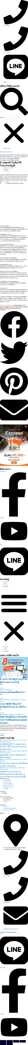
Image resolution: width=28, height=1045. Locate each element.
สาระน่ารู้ (6, 171)
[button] (14, 102)
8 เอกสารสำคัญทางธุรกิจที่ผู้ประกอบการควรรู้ (13, 680)
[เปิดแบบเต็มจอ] (10, 1041)
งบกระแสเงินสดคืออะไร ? (13, 692)
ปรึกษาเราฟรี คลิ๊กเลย (6, 305)
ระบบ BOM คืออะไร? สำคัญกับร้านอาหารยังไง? (13, 705)
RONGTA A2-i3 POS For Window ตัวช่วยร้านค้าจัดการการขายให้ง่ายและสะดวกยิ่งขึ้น (13, 774)
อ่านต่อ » (2, 688)
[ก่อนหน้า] (3, 1044)
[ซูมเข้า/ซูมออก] (3, 1041)
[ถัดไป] (10, 1044)
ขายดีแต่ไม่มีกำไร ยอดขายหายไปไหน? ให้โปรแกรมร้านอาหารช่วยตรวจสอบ (13, 746)
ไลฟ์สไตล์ (5, 586)
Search (2, 117)
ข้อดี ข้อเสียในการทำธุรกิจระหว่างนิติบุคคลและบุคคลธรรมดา (13, 720)
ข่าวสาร (5, 584)
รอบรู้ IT (5, 583)
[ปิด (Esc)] (23, 1041)
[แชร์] (16, 1041)
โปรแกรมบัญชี (4, 181)
